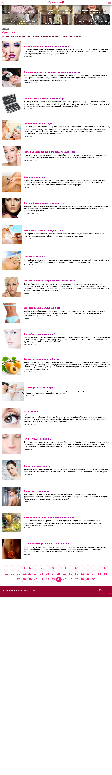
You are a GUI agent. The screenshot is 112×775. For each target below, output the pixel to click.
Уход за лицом (18, 40)
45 (64, 583)
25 (41, 578)
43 (53, 583)
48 (82, 583)
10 (59, 572)
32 (82, 578)
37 (18, 583)
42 (47, 583)
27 (53, 578)
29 (64, 578)
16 (93, 572)
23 (30, 578)
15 (88, 572)
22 (24, 578)
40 (36, 583)
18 (105, 572)
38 (24, 583)
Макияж (5, 40)
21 (18, 578)
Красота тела (32, 40)
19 (7, 578)
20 (12, 578)
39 (30, 583)
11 (64, 572)
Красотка (5, 33)
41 (41, 583)
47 (76, 583)
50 (93, 583)
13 (76, 572)
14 (82, 572)
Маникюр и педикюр (50, 40)
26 (47, 578)
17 (99, 572)
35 (99, 578)
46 (70, 583)
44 (59, 583)
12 (70, 572)
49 (88, 583)
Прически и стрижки (71, 40)
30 (70, 578)
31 (76, 578)
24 (36, 578)
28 (59, 578)
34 (93, 578)
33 (88, 578)
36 (105, 578)
